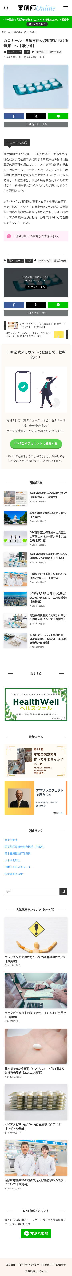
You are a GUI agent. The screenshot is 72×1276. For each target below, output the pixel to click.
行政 (27, 52)
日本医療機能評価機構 (18, 853)
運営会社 (10, 1264)
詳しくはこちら (37, 24)
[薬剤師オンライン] (36, 8)
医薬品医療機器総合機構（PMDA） (25, 846)
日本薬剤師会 (12, 860)
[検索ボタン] (6, 8)
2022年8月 (41, 52)
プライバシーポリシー (28, 1264)
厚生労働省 (55, 52)
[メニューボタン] (65, 8)
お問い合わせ (59, 1264)
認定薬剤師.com (14, 873)
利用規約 (45, 1264)
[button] (14, 116)
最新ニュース (14, 52)
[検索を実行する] (63, 891)
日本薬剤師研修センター (19, 867)
